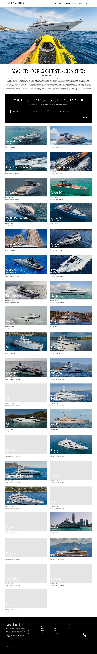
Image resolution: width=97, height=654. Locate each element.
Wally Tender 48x (17, 218)
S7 (7, 347)
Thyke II (55, 578)
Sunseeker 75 (14, 270)
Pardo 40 (56, 192)
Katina (54, 475)
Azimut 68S (13, 141)
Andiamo (56, 373)
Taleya (54, 450)
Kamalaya (12, 450)
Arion (53, 321)
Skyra (9, 321)
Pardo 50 (56, 218)
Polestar (11, 553)
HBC (9, 604)
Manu (54, 295)
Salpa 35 (55, 141)
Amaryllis (12, 578)
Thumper (56, 347)
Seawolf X (12, 373)
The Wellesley (14, 475)
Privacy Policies (86, 652)
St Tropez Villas (9, 646)
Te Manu (56, 398)
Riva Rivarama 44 (61, 167)
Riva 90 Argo (14, 295)
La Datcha (56, 553)
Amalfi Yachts (15, 3)
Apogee (11, 501)
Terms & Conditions (73, 652)
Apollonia (56, 244)
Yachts (54, 3)
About (74, 3)
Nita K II (55, 424)
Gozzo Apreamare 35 (19, 167)
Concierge (67, 3)
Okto (9, 527)
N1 (7, 424)
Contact (87, 3)
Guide (60, 3)
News (80, 3)
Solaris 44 (12, 192)
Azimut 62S (13, 244)
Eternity (55, 501)
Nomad (54, 527)
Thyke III (56, 270)
